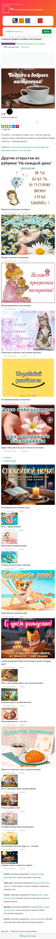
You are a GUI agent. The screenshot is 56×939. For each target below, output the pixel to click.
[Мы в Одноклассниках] (21, 20)
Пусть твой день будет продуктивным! (18, 789)
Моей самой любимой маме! (14, 546)
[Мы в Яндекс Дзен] (15, 20)
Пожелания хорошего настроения (30, 44)
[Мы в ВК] (27, 20)
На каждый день (8, 44)
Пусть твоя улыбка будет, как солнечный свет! (22, 683)
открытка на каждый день (21, 147)
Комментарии (10, 461)
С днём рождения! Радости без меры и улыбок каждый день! (26, 662)
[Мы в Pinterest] (40, 20)
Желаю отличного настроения (15, 257)
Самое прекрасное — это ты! (14, 721)
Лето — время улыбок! (11, 527)
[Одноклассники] (6, 126)
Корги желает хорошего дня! (14, 613)
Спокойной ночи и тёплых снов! (15, 508)
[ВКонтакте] (13, 126)
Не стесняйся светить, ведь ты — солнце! (19, 846)
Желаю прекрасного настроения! (16, 306)
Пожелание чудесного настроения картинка (21, 353)
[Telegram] (10, 126)
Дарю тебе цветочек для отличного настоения (22, 448)
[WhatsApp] (2, 126)
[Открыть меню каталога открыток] (6, 9)
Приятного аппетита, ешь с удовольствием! (21, 769)
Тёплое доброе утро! (10, 808)
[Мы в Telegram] (33, 20)
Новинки (7, 458)
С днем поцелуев (36, 919)
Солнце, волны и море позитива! (15, 565)
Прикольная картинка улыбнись (15, 209)
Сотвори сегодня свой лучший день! (17, 827)
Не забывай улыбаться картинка (15, 400)
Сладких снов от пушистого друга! (16, 865)
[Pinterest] (17, 126)
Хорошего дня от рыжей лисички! (16, 702)
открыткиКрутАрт (41, 147)
